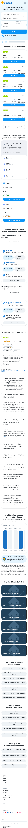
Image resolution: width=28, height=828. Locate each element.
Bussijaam (9, 250)
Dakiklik (7, 347)
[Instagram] (3, 819)
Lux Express (22, 370)
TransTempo (12, 370)
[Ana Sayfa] (2, 42)
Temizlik (7, 350)
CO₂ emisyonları (6, 194)
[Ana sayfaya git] (6, 2)
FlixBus (5, 340)
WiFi (16, 350)
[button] (23, 16)
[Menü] (25, 3)
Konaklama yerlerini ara (10, 35)
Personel (7, 344)
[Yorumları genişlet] (23, 344)
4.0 (10, 347)
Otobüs (8, 183)
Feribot (8, 204)
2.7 (19, 350)
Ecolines (7, 370)
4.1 (11, 344)
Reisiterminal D (10, 262)
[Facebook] (7, 819)
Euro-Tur (3, 371)
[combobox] (14, 14)
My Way (17, 370)
